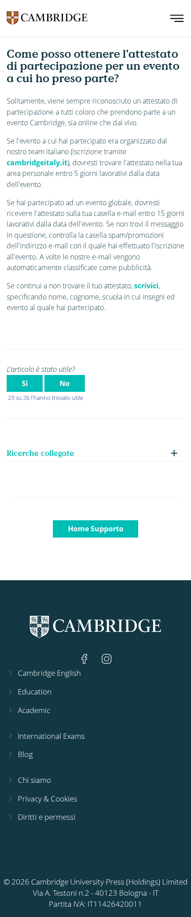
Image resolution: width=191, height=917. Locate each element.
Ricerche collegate (40, 452)
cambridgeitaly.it (37, 162)
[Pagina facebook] (85, 658)
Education (35, 691)
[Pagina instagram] (106, 658)
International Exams (51, 736)
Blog (25, 754)
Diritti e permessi (47, 817)
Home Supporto (95, 529)
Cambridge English (49, 673)
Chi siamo (34, 780)
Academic (34, 710)
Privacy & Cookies (47, 798)
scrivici (146, 286)
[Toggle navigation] (177, 18)
